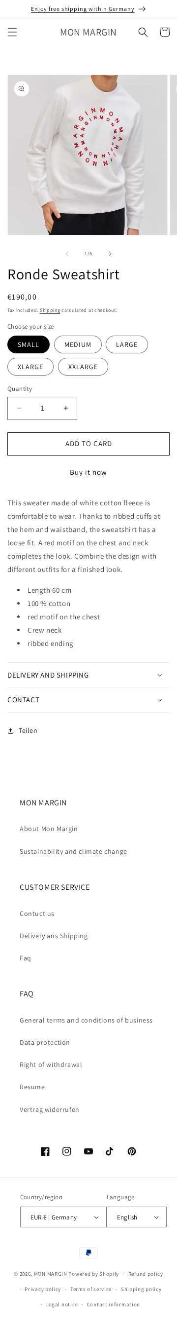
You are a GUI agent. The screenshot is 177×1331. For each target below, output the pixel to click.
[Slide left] (67, 254)
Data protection (45, 1042)
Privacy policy (43, 1289)
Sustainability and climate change (73, 851)
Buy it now (88, 472)
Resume (32, 1086)
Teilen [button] (28, 730)
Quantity (19, 388)
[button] (12, 32)
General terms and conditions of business (86, 1020)
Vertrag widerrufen (50, 1109)
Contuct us (37, 913)
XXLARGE (83, 366)
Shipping (50, 310)
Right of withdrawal (51, 1064)
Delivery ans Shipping (54, 935)
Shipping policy (141, 1289)
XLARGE (30, 366)
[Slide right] (110, 254)
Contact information (113, 1304)
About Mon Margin (49, 828)
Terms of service (91, 1289)
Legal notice (62, 1304)
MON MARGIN (50, 1273)
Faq (25, 957)
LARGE (127, 344)
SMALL (28, 344)
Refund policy (145, 1273)
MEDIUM (77, 344)
